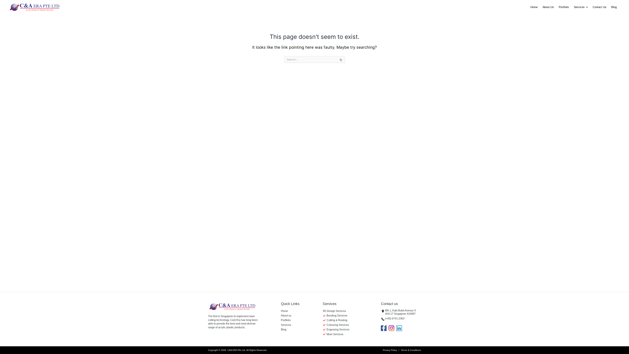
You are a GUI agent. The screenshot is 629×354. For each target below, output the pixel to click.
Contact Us (599, 7)
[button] (580, 7)
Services (579, 7)
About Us (548, 7)
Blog (614, 7)
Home (534, 7)
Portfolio (564, 7)
